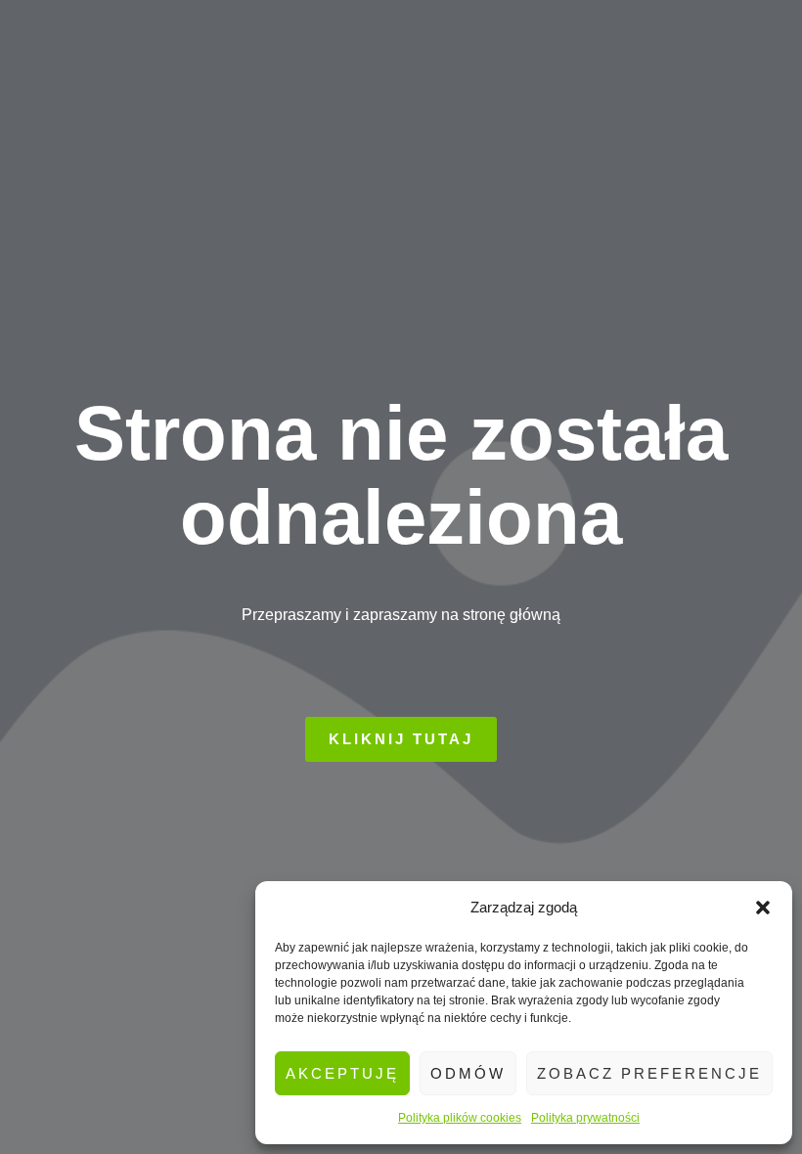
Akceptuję (342, 1073)
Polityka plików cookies (459, 1118)
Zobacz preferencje (649, 1073)
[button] (763, 907)
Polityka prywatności (585, 1118)
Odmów (468, 1073)
